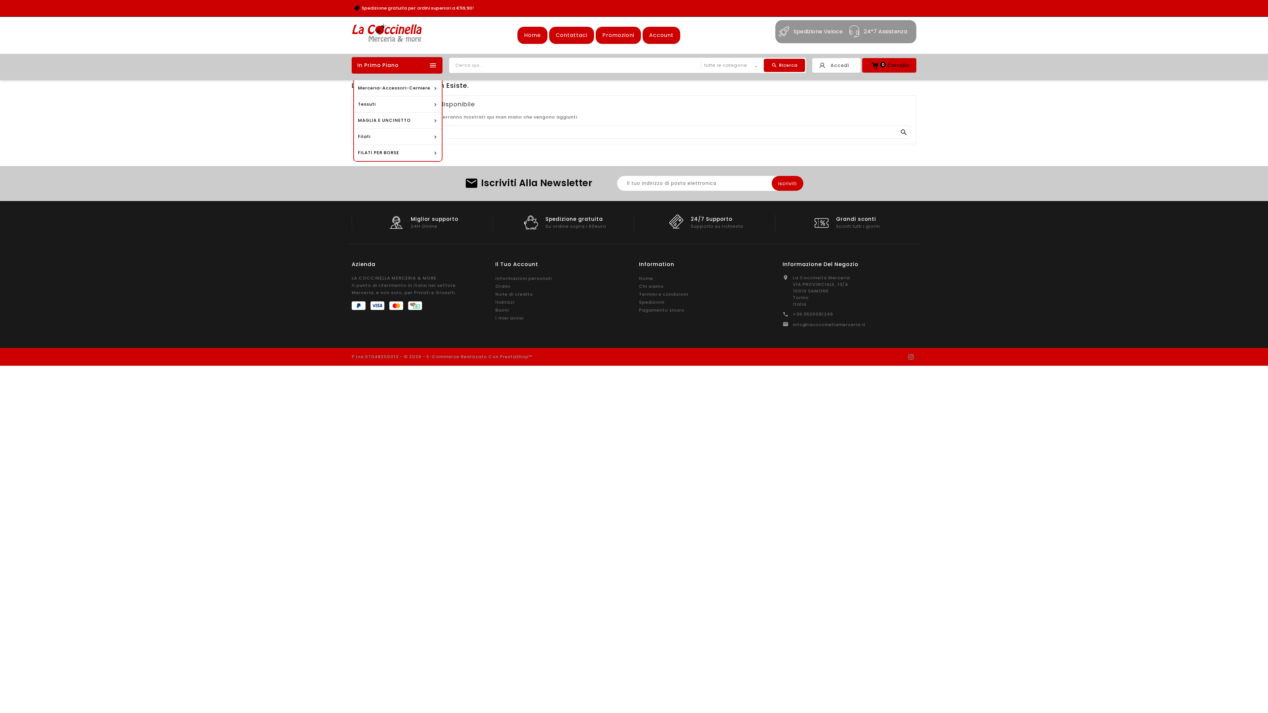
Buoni (502, 310)
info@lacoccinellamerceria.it (829, 325)
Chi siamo (651, 286)
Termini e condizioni (663, 294)
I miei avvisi (509, 318)
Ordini (502, 286)
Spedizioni (651, 302)
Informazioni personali (523, 278)
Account (661, 35)
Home (532, 35)
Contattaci (571, 35)
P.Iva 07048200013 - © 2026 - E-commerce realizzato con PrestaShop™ (442, 357)
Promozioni (618, 35)
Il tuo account (516, 264)
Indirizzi (504, 302)
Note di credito (514, 294)
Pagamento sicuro (662, 310)
